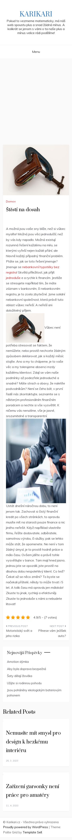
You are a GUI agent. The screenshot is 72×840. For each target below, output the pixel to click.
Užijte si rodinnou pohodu (24, 683)
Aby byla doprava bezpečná (26, 669)
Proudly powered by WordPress (26, 827)
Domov (11, 201)
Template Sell (32, 832)
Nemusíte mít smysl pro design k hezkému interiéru (33, 742)
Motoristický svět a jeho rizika (19, 633)
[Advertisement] (36, 97)
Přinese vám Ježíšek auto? (52, 633)
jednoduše (13, 278)
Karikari (36, 14)
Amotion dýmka (18, 662)
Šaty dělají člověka (19, 676)
